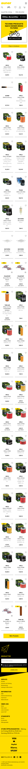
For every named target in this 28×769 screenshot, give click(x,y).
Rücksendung (4, 685)
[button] (2, 766)
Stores (2, 718)
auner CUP (3, 712)
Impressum (3, 697)
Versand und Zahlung (6, 683)
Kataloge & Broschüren (6, 687)
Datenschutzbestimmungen (15, 665)
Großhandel (4, 720)
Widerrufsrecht (4, 699)
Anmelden (14, 670)
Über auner (4, 708)
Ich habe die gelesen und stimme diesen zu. (15, 665)
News (2, 706)
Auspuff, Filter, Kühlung (6, 12)
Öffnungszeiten (4, 722)
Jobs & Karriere (5, 710)
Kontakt (3, 681)
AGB (2, 693)
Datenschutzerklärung (6, 695)
